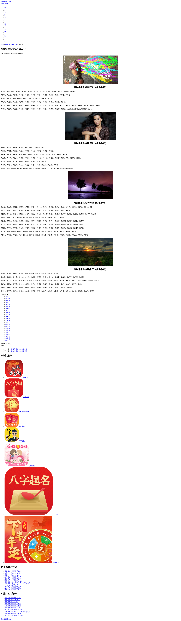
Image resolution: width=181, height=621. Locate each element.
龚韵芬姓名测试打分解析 (13, 579)
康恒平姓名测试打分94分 (13, 587)
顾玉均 (7, 306)
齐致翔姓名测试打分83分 (19, 349)
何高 (6, 332)
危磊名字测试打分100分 (12, 573)
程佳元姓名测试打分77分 (13, 577)
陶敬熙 (7, 338)
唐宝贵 (7, 336)
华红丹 (7, 298)
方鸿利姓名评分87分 (11, 585)
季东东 (7, 300)
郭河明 (7, 340)
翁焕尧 (7, 334)
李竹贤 (7, 304)
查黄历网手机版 (6, 619)
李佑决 (7, 314)
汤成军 (7, 302)
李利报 (7, 328)
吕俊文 (7, 322)
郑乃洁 (7, 318)
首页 (2, 44)
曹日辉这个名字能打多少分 (14, 581)
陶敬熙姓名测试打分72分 (13, 608)
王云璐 (7, 320)
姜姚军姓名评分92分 (11, 602)
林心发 (7, 312)
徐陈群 (7, 324)
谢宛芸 (7, 310)
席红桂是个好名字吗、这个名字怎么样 (17, 583)
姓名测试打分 (9, 44)
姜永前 (7, 326)
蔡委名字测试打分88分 (12, 575)
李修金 (7, 308)
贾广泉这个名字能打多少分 (14, 615)
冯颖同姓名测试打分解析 (13, 571)
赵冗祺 (7, 316)
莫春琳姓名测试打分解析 (19, 351)
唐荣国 (7, 330)
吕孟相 (7, 296)
